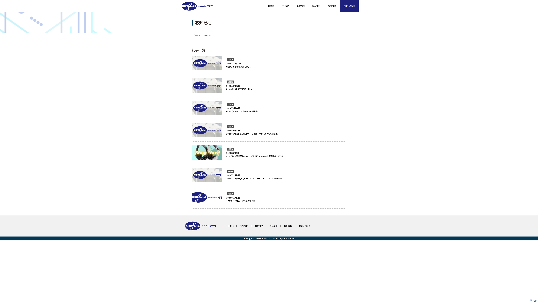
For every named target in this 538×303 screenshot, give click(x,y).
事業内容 (259, 226)
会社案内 (244, 226)
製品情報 (273, 226)
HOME (231, 226)
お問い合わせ (304, 226)
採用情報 (288, 226)
